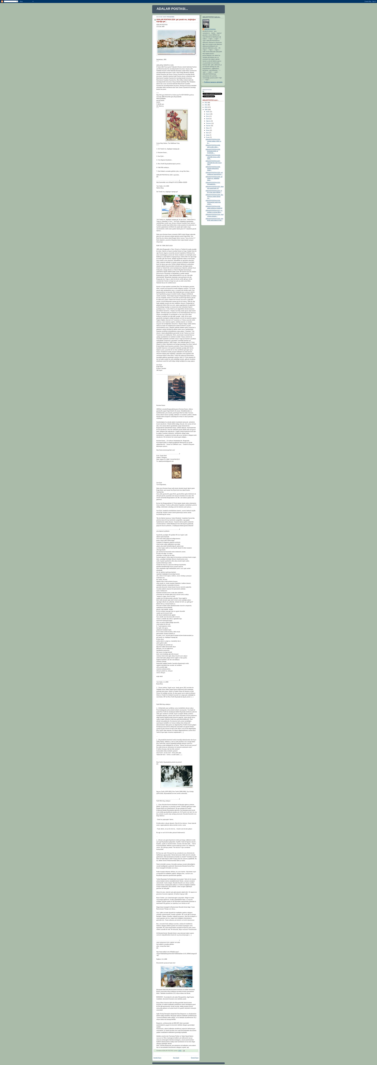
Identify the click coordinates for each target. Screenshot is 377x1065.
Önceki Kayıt (194, 1058)
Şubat (208, 135)
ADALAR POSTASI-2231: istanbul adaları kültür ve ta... (213, 141)
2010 (206, 107)
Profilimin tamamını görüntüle (213, 82)
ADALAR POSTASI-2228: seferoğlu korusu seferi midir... (213, 157)
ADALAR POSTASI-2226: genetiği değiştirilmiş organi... (213, 168)
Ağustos (208, 121)
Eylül (207, 118)
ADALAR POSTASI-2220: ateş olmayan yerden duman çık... (214, 196)
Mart (207, 132)
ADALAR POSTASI (210, 29)
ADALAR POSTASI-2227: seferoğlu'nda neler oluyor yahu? (214, 162)
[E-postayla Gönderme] (183, 1050)
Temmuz (208, 123)
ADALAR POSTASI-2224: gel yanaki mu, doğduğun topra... (214, 178)
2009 (206, 109)
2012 (206, 102)
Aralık (208, 111)
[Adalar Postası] (203, 92)
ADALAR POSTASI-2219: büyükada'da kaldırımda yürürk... (213, 202)
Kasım (208, 114)
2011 (206, 105)
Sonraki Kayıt (157, 1058)
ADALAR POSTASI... (172, 9)
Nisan (208, 130)
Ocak (208, 137)
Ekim (207, 116)
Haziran (208, 125)
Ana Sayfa (176, 1058)
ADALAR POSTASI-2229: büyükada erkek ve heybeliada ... (213, 151)
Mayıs (208, 128)
